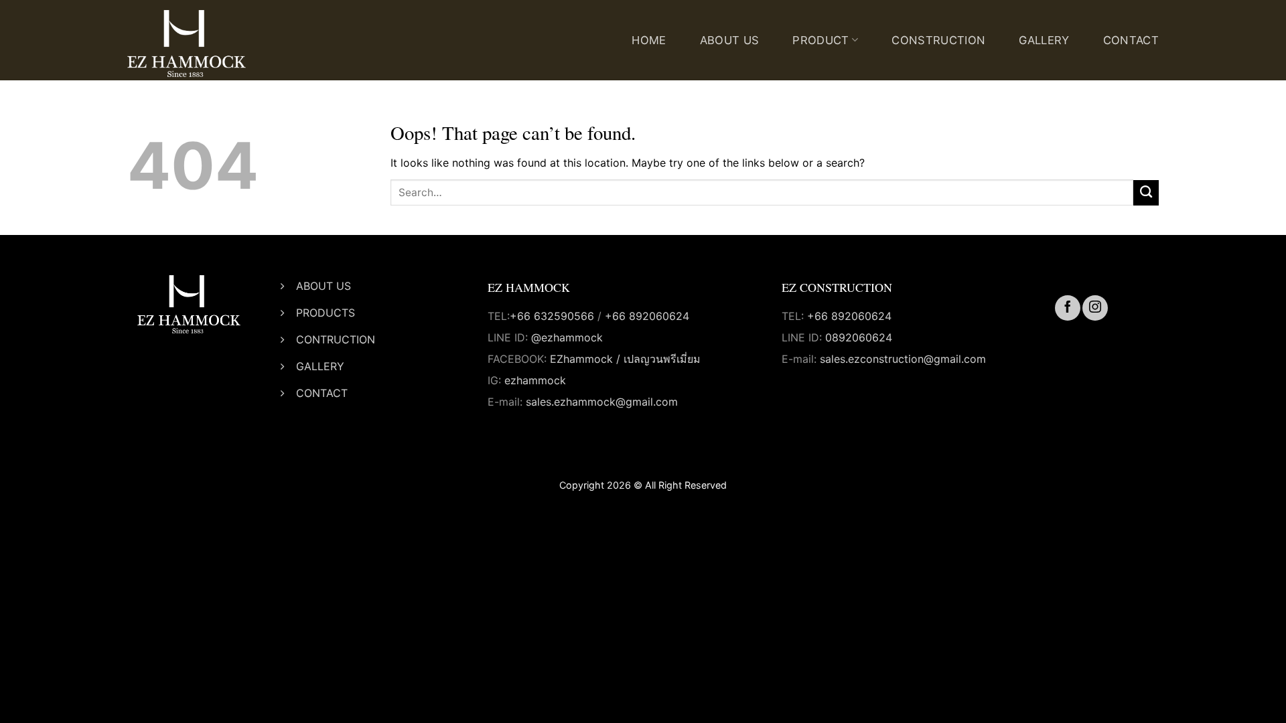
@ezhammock (567, 337)
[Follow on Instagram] (1095, 308)
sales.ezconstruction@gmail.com (903, 359)
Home (649, 40)
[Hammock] (207, 43)
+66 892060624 (647, 316)
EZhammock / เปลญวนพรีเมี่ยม (625, 359)
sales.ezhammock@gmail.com (602, 401)
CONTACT (1131, 40)
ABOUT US (730, 40)
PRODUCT (820, 40)
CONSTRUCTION (938, 40)
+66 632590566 (552, 316)
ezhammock (535, 380)
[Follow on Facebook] (1067, 308)
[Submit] (1146, 193)
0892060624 (858, 337)
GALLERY (1044, 40)
